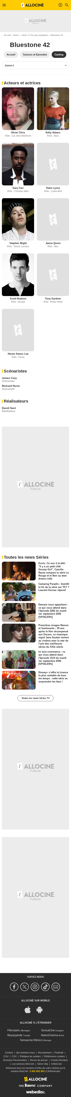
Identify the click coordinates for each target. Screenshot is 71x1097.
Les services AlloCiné (23, 1064)
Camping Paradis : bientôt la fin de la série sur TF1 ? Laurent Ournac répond (53, 587)
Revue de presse (39, 1060)
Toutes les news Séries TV (35, 698)
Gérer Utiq (42, 1064)
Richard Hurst (11, 385)
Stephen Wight (18, 243)
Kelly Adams (53, 132)
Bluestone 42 (57, 35)
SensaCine (48, 1030)
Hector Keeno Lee (18, 353)
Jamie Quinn (53, 243)
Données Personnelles (15, 1060)
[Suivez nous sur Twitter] (25, 987)
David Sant (9, 407)
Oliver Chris (18, 132)
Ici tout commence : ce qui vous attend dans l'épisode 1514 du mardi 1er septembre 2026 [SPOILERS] (52, 657)
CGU (6, 1056)
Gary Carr (18, 188)
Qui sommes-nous (25, 1052)
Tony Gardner (53, 298)
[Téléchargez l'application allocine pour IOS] (29, 1009)
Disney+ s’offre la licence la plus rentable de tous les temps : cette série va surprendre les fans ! (53, 677)
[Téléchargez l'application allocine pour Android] (41, 1009)
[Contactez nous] (56, 987)
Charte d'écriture (59, 1060)
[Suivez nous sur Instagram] (35, 987)
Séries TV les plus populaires (35, 35)
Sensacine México (31, 1040)
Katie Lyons (53, 188)
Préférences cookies (54, 1056)
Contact (9, 1052)
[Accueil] (32, 5)
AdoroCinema (49, 1035)
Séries (16, 35)
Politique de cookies (30, 1056)
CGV (14, 1056)
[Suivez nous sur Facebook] (15, 987)
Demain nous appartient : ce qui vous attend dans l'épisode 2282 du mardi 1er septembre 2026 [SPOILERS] (53, 610)
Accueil (7, 35)
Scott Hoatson (18, 298)
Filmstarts (13, 1030)
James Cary (9, 377)
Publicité (59, 1052)
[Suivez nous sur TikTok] (46, 987)
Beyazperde (14, 1035)
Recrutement (44, 1052)
